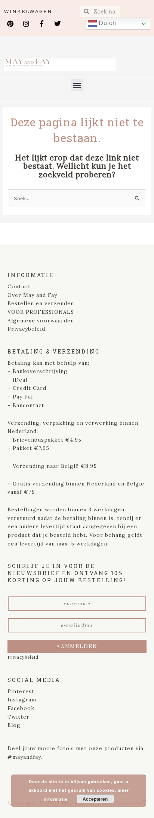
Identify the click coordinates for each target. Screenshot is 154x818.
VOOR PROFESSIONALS (40, 312)
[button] (77, 85)
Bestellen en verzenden (40, 303)
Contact (18, 286)
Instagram (21, 699)
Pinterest (20, 691)
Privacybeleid (26, 328)
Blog (14, 725)
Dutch (106, 23)
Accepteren (95, 799)
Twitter (18, 716)
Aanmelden (77, 646)
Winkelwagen (28, 11)
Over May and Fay (32, 295)
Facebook (20, 708)
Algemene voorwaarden (40, 320)
